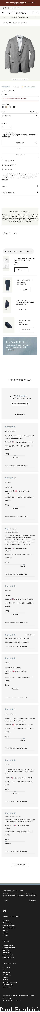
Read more (27, 544)
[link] (18, 17)
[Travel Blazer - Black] (14, 107)
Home (3, 22)
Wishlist (5, 979)
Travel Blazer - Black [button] (21, 466)
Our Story (6, 920)
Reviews (5, 935)
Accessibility (14, 995)
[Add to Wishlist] (36, 142)
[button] (35, 17)
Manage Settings (7, 998)
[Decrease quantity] (3, 127)
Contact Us (6, 967)
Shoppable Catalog (8, 957)
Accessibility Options (23, 995)
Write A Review (20, 414)
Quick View (21, 270)
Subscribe (32, 901)
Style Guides (6, 952)
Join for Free (14, 8)
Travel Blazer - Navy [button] (21, 574)
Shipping (5, 977)
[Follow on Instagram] (4, 911)
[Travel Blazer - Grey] (10, 107)
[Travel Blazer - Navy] (2, 107)
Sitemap (32, 995)
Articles (5, 930)
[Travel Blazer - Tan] (6, 107)
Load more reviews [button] (20, 865)
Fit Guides (11, 350)
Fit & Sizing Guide (8, 945)
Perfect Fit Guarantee (9, 928)
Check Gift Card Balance (10, 982)
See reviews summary (30, 86)
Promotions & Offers (9, 947)
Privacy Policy (6, 995)
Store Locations (7, 923)
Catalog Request (8, 984)
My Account (6, 972)
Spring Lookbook (8, 955)
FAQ (4, 970)
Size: (3, 112)
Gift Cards (6, 950)
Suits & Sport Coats (11, 22)
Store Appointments (9, 925)
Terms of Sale (7, 987)
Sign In (4, 8)
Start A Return (7, 975)
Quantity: (4, 123)
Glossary (5, 933)
